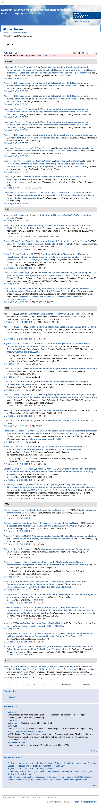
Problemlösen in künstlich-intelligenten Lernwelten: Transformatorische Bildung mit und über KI (49, 780)
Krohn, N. (41, 148)
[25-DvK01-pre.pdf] (30, 284)
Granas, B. (24, 228)
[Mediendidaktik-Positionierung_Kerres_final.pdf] (34, 416)
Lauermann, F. (72, 669)
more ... (94, 751)
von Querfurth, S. (22, 273)
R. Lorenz (11, 669)
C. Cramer (31, 330)
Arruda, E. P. (9, 536)
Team (13, 33)
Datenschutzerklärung (31, 798)
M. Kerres (70, 73)
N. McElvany (48, 275)
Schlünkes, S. (20, 485)
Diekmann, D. (20, 607)
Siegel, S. (19, 646)
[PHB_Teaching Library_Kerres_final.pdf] (30, 188)
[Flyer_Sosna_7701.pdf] (43, 302)
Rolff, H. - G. (35, 384)
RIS (95, 53)
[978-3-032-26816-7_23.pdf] (47, 236)
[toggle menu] (98, 2)
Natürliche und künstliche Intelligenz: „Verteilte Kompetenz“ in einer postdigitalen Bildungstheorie (50, 777)
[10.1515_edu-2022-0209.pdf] (34, 603)
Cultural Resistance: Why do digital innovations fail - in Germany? (36, 766)
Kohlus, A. (31, 485)
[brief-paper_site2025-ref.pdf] (30, 364)
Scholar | (8, 78)
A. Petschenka (73, 177)
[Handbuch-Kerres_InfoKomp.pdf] (30, 390)
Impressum (8, 798)
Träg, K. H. (19, 469)
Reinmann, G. (61, 314)
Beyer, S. (21, 67)
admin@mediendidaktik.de (87, 802)
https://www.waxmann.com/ (85, 675)
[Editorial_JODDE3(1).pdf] (34, 249)
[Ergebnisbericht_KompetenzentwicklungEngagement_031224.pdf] (30, 577)
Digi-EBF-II (12, 720)
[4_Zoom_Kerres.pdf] (30, 426)
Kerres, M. (8, 83)
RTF (91, 53)
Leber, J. (21, 109)
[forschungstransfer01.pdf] (34, 268)
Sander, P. (32, 67)
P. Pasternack (48, 314)
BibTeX (84, 53)
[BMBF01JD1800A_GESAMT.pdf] (30, 590)
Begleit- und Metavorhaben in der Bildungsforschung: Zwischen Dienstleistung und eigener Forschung (52, 763)
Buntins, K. (20, 447)
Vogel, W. (53, 485)
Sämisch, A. (29, 562)
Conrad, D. (55, 241)
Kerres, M (8, 177)
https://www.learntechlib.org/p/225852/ (23, 352)
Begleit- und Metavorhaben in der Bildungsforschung (31, 769)
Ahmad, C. (17, 344)
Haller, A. (30, 148)
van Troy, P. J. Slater (30, 510)
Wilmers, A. (49, 161)
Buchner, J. (16, 594)
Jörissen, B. (35, 192)
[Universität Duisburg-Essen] (87, 18)
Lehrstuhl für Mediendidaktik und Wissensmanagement (35, 11)
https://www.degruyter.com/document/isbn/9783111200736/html (37, 626)
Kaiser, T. (23, 260)
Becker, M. (59, 275)
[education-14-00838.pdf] (34, 544)
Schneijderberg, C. (78, 314)
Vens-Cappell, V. (44, 562)
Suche (11, 44)
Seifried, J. (60, 490)
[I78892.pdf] (34, 498)
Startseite (5, 33)
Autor (6, 53)
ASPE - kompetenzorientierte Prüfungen (25, 731)
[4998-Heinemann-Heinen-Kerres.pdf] (30, 442)
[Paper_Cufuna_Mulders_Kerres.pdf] (34, 406)
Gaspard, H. (57, 669)
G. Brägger (23, 384)
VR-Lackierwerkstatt (16, 742)
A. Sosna (55, 291)
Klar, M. (17, 161)
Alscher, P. (80, 275)
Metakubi (12, 712)
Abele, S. (51, 490)
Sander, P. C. (28, 344)
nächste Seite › (67, 685)
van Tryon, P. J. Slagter (32, 241)
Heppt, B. (69, 275)
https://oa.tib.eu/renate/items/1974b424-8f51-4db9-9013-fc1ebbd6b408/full (39, 587)
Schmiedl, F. (64, 192)
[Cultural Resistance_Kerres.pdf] (34, 236)
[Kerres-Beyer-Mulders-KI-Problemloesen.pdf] (30, 302)
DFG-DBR (12, 726)
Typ (10, 53)
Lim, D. (73, 241)
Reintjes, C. (33, 260)
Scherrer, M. (9, 646)
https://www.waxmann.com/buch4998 (46, 439)
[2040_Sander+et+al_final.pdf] (34, 464)
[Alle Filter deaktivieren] (46, 56)
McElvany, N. (35, 669)
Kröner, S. (45, 192)
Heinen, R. (22, 431)
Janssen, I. (18, 562)
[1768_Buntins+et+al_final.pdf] (34, 618)
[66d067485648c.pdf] (34, 642)
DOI (6, 236)
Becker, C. (65, 291)
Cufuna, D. (8, 395)
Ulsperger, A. (76, 161)
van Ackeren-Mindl (59, 434)
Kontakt (52, 798)
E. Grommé (88, 257)
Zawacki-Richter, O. (12, 241)
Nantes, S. (45, 260)
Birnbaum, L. (23, 192)
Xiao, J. (46, 241)
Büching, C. (12, 228)
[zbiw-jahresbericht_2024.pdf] (30, 377)
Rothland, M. (53, 330)
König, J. (41, 330)
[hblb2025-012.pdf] (34, 339)
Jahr (15, 53)
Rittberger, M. (40, 607)
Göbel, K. (72, 434)
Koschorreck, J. (27, 161)
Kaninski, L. (30, 469)
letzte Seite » (87, 685)
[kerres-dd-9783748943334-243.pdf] (34, 322)
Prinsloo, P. (84, 241)
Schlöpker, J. (12, 260)
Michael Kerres (21, 33)
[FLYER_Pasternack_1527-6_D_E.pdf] (47, 322)
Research (12, 697)
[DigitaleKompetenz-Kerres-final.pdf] (30, 677)
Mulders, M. (29, 288)
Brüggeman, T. (22, 669)
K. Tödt (87, 225)
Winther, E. (8, 485)
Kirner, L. (40, 469)
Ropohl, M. (84, 434)
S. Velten (42, 490)
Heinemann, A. (10, 67)
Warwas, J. (72, 490)
